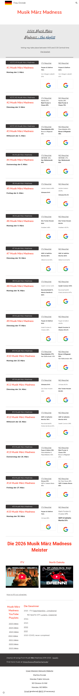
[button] (2, 3)
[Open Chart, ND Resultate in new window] (69, 81)
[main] (39, 12)
